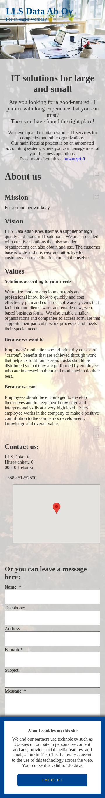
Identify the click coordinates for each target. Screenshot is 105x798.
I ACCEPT (52, 780)
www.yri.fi (75, 158)
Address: (13, 628)
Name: (11, 587)
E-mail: (12, 649)
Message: (14, 690)
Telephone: (15, 607)
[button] (56, 508)
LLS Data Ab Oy (39, 11)
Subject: (12, 670)
